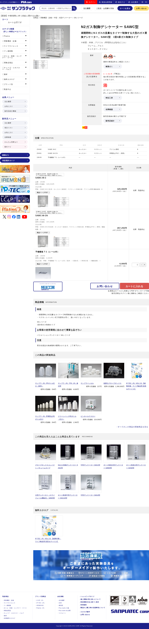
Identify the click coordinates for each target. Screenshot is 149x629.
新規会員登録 (107, 2)
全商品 (35, 18)
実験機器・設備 (46, 18)
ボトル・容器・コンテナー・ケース (12, 57)
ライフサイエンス (10, 46)
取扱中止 (7, 89)
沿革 (59, 603)
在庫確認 (109, 109)
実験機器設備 (8, 600)
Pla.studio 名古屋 (64, 610)
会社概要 (60, 600)
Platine (6, 36)
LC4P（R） (39, 600)
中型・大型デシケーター (63, 18)
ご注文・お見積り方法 (105, 8)
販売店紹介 (110, 121)
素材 (5, 74)
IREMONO (39, 605)
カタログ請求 (85, 612)
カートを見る (125, 8)
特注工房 (109, 98)
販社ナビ (121, 2)
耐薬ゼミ (109, 66)
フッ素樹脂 (8, 51)
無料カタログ (9, 79)
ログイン (92, 2)
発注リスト (9, 128)
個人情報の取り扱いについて (91, 599)
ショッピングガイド (88, 596)
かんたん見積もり (11, 142)
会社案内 (134, 2)
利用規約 (84, 605)
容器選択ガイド (8, 160)
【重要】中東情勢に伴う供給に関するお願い (20, 16)
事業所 (60, 605)
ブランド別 (8, 84)
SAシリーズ (78, 18)
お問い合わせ (141, 8)
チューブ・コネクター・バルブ (11, 68)
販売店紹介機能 (10, 111)
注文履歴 (86, 8)
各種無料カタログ (8, 618)
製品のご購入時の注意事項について (93, 607)
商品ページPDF (42, 192)
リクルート (61, 613)
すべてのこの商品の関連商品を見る (133, 427)
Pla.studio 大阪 (63, 608)
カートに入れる (134, 286)
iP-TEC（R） (40, 603)
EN (146, 2)
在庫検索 (8, 137)
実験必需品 (8, 63)
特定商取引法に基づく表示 (90, 602)
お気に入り (9, 106)
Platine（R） (40, 608)
